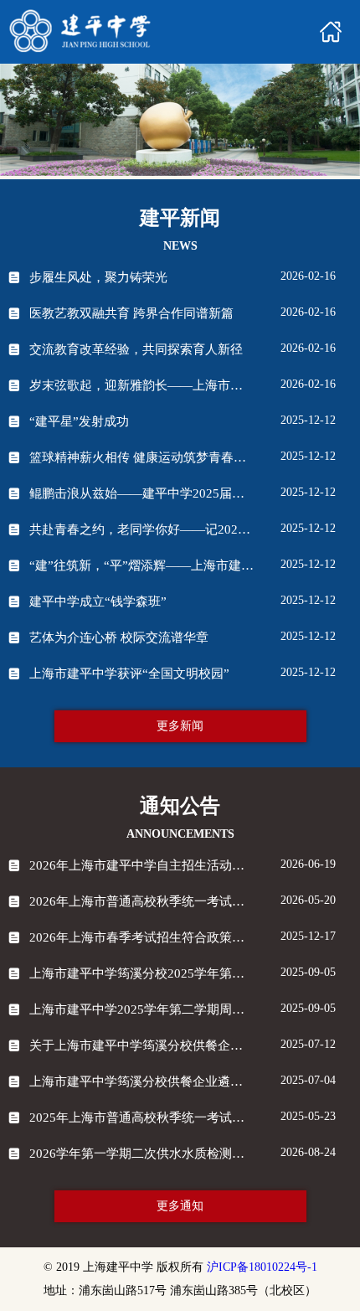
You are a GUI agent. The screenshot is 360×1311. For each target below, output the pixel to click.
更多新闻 (180, 726)
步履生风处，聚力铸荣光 (98, 277)
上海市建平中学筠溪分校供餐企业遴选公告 (141, 1081)
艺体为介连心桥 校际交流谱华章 (118, 637)
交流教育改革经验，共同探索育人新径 (136, 349)
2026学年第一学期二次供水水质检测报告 (141, 1153)
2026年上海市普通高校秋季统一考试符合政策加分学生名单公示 (141, 901)
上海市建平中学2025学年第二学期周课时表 (141, 1009)
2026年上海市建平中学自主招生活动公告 (141, 865)
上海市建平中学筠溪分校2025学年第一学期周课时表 (141, 973)
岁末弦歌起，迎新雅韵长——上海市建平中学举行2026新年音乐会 (141, 385)
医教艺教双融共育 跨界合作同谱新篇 (131, 313)
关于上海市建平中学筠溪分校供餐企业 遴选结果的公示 (141, 1045)
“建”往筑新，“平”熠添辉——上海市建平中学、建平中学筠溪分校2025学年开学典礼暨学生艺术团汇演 (141, 565)
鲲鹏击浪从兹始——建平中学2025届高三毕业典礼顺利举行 (141, 493)
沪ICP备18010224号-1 (262, 1267)
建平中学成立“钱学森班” (98, 601)
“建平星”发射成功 (79, 421)
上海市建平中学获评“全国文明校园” (129, 673)
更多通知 (180, 1206)
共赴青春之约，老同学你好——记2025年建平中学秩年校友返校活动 (141, 529)
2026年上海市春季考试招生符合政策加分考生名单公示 (141, 937)
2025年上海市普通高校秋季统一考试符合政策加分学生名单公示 (141, 1117)
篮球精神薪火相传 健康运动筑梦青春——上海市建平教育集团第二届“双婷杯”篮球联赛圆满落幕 (141, 457)
